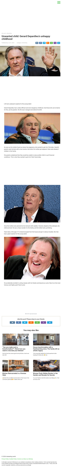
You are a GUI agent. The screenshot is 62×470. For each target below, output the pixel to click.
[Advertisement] (31, 16)
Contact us (20, 459)
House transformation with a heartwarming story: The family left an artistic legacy (46, 349)
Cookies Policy (12, 459)
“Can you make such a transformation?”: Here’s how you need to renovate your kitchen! (13, 349)
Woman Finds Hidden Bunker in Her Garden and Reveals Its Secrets (45, 374)
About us (25, 459)
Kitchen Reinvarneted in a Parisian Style (14, 374)
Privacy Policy (5, 459)
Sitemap (31, 459)
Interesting (24, 42)
